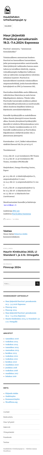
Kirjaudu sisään (11, 393)
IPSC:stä (16, 211)
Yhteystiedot (8, 432)
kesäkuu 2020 (11, 362)
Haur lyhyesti (8, 422)
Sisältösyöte (10, 396)
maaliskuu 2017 (11, 373)
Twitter (6, 442)
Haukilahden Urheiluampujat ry (14, 18)
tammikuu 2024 (12, 347)
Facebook (7, 437)
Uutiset (6, 412)
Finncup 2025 (11, 307)
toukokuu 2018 (11, 371)
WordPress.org (11, 402)
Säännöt (6, 427)
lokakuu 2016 (10, 376)
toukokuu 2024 (11, 344)
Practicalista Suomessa (21, 214)
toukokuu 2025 (11, 342)
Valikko (7, 26)
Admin (8, 219)
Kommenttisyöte (12, 399)
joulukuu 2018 (11, 368)
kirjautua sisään (20, 234)
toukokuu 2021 (11, 359)
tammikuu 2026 (12, 339)
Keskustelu (8, 417)
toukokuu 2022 (11, 356)
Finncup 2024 (11, 310)
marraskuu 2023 (12, 350)
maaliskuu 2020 (12, 365)
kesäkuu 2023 (11, 353)
